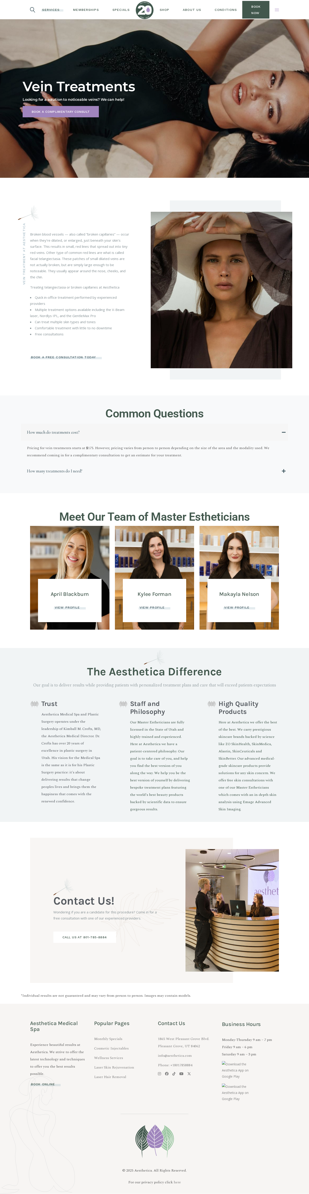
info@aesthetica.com (175, 1055)
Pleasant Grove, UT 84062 (179, 1046)
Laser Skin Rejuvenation (114, 1067)
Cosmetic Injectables (111, 1048)
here (177, 1182)
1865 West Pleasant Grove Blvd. (183, 1039)
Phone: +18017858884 (175, 1065)
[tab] (154, 432)
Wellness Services (108, 1058)
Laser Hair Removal (110, 1077)
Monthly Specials (108, 1039)
